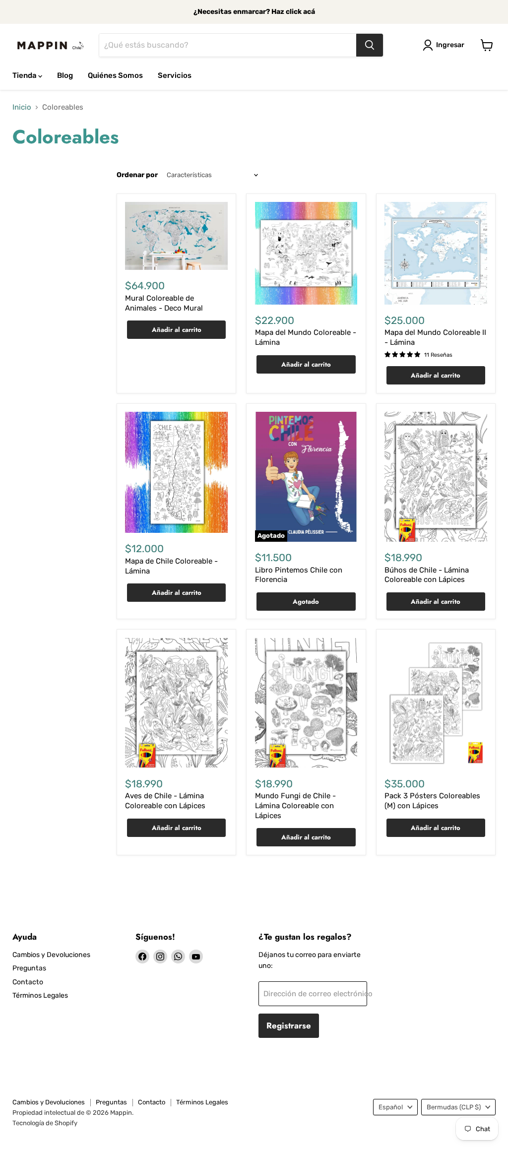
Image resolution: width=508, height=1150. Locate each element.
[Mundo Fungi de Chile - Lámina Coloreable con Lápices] (306, 703)
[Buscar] (369, 45)
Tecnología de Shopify (44, 1123)
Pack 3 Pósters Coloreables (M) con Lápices (432, 800)
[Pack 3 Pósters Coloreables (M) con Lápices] (435, 703)
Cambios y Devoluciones (51, 955)
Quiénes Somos (115, 75)
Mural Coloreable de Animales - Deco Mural (164, 303)
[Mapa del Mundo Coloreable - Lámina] (306, 253)
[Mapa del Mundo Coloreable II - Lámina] (435, 253)
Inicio (21, 107)
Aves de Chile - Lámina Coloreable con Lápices (165, 800)
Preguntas (29, 968)
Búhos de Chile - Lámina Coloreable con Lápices (426, 575)
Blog (65, 75)
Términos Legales (40, 995)
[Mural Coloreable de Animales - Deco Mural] (176, 236)
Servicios (174, 75)
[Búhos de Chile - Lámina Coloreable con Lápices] (435, 477)
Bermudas (454, 1107)
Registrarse (288, 1025)
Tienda (25, 75)
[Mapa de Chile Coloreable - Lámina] (176, 472)
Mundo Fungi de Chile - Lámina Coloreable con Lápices (295, 805)
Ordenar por (137, 175)
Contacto (27, 982)
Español (391, 1107)
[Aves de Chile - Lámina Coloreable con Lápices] (176, 703)
